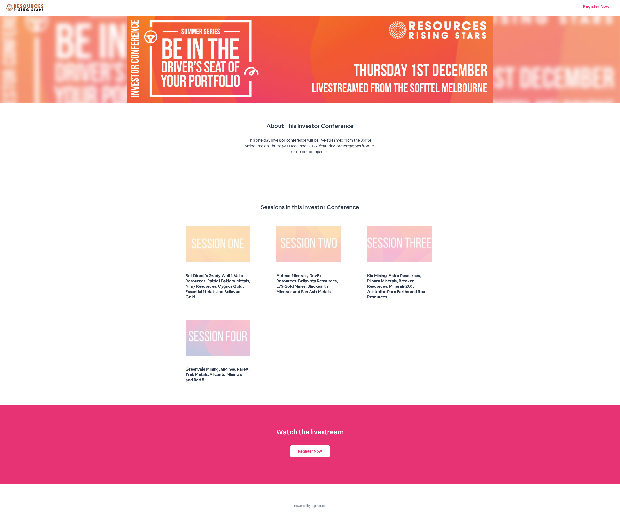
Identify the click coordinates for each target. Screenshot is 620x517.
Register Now (596, 6)
